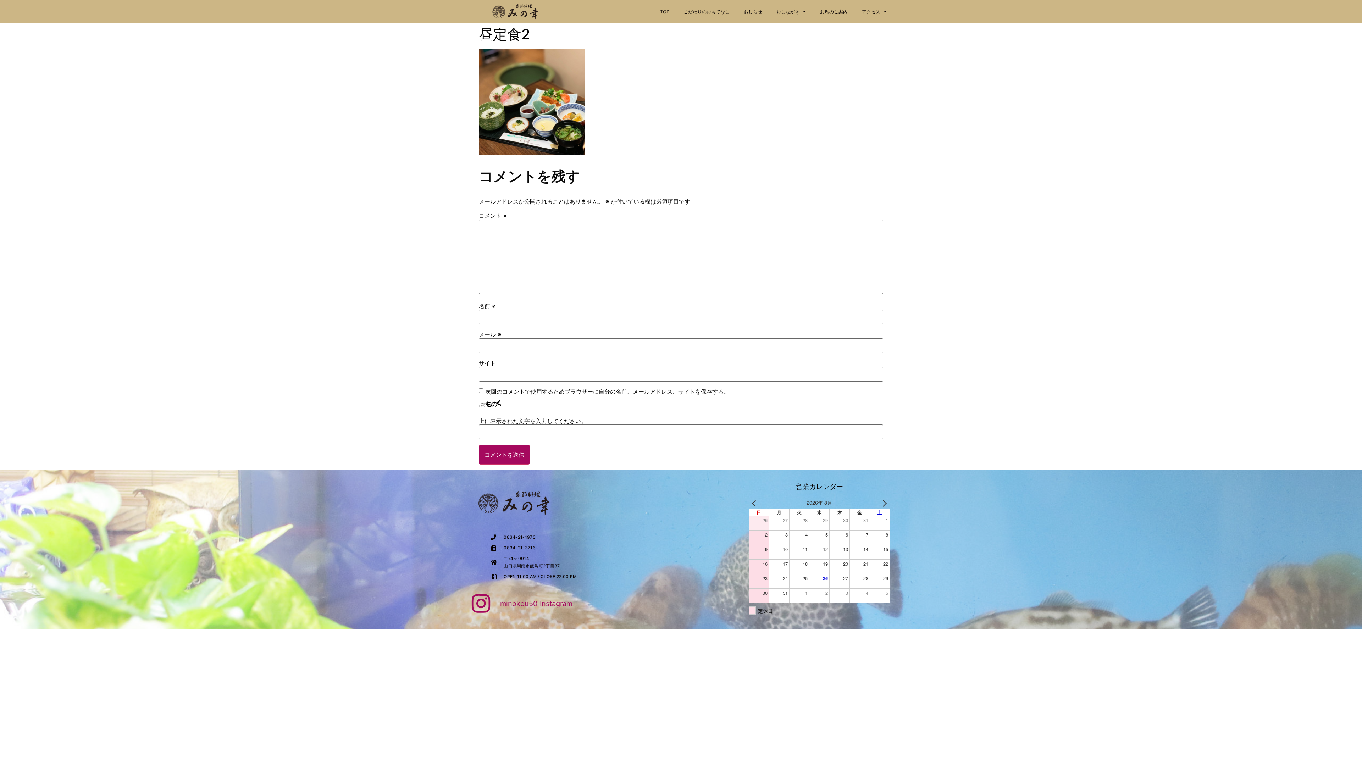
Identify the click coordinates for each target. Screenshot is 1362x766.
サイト (487, 363)
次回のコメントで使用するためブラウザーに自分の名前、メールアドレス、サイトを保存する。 (607, 391)
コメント (493, 215)
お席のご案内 (834, 12)
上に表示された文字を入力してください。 (533, 421)
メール (490, 334)
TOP (664, 12)
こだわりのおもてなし (706, 12)
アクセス (871, 12)
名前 (487, 306)
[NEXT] (883, 503)
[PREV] (755, 503)
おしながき (787, 12)
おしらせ (753, 12)
